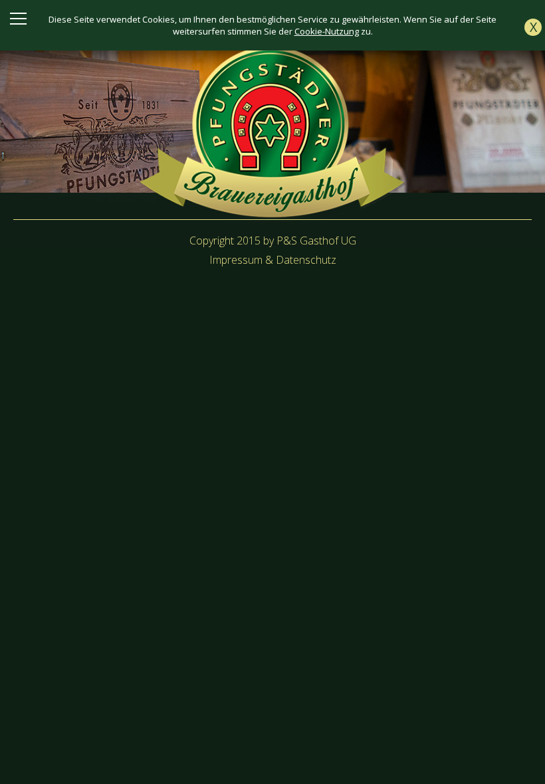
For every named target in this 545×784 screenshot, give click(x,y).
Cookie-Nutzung (326, 31)
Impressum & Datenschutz (272, 259)
